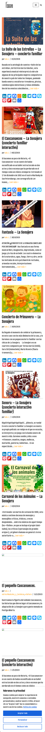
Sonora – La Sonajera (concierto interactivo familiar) (17, 407)
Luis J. (7, 59)
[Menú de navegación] (36, 5)
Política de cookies (30, 707)
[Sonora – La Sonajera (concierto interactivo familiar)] (22, 384)
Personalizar (22, 720)
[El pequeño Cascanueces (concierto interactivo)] (22, 642)
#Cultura (28, 594)
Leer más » (34, 88)
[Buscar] (41, 5)
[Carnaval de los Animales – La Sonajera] (22, 478)
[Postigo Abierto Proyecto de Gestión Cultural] (9, 5)
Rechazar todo (22, 727)
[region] (22, 709)
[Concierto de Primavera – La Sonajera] (22, 298)
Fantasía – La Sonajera (17, 232)
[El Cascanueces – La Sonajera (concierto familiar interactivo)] (22, 120)
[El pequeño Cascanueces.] (22, 567)
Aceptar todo (22, 713)
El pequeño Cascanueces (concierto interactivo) (18, 662)
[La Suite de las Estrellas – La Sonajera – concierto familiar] (22, 31)
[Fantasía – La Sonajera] (22, 214)
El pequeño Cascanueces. (18, 585)
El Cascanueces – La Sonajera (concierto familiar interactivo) (22, 143)
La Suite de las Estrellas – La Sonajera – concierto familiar (22, 51)
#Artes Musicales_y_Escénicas (13, 594)
